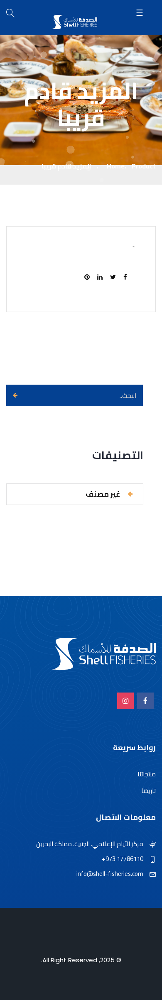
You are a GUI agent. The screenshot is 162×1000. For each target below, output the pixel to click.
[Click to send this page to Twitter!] (115, 277)
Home (116, 166)
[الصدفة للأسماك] (75, 23)
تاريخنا (148, 791)
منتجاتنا (146, 774)
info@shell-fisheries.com (109, 874)
